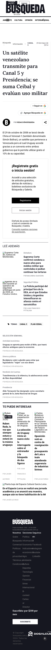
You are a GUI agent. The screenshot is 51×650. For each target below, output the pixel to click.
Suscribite (25, 622)
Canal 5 (23, 324)
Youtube (36, 552)
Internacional (42, 20)
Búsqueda (7, 43)
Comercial (17, 544)
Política (25, 537)
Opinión (28, 20)
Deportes (26, 568)
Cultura (18, 20)
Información (18, 44)
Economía (27, 544)
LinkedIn (36, 556)
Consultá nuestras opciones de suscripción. (24, 230)
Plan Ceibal (36, 324)
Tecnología (27, 572)
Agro (24, 556)
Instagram (37, 548)
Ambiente (7, 20)
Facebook (36, 544)
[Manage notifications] (45, 638)
